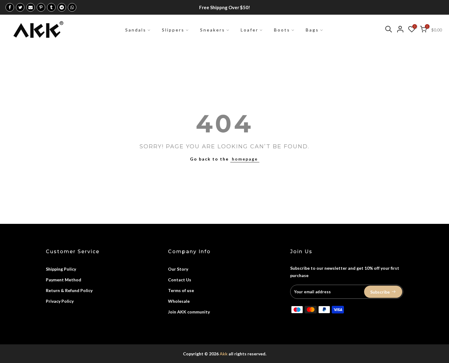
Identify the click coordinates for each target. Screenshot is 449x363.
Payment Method (63, 279)
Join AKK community (189, 311)
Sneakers (212, 29)
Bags (312, 29)
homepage (245, 158)
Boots (282, 29)
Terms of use (181, 290)
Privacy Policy (60, 301)
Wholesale (179, 301)
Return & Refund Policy (69, 290)
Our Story (178, 269)
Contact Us (179, 279)
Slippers (173, 29)
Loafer (249, 29)
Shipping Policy (61, 269)
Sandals (135, 29)
